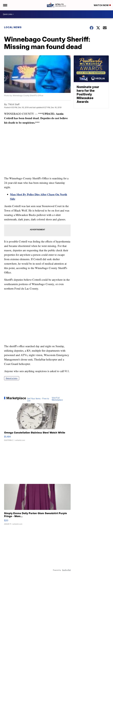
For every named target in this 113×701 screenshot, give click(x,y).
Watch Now (101, 5)
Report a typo (12, 378)
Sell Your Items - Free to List (38, 400)
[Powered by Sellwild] (66, 570)
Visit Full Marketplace (57, 399)
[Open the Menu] (5, 5)
